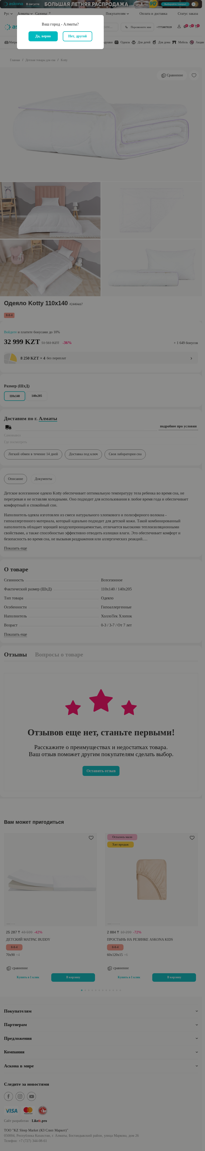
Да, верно (43, 36)
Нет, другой (77, 36)
